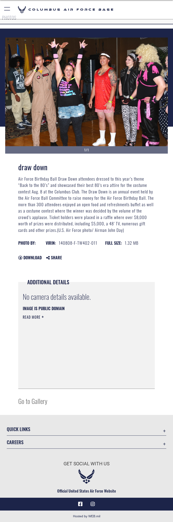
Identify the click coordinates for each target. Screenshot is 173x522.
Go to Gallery (32, 401)
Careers (15, 442)
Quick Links (18, 429)
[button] (7, 9)
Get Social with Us (86, 463)
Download (32, 257)
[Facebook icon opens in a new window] (80, 504)
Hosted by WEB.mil (86, 516)
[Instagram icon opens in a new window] (92, 504)
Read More (32, 317)
